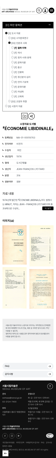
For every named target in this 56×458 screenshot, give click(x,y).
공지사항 (9, 374)
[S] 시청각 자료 (6, 106)
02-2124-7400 (9, 402)
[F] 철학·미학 (20, 48)
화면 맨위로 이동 (50, 386)
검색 (39, 10)
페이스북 (4, 435)
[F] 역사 (18, 52)
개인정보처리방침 (8, 442)
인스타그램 (11, 435)
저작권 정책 (20, 442)
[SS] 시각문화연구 (9, 38)
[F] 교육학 (19, 96)
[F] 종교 (18, 67)
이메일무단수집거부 (32, 442)
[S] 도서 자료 (6, 33)
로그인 (45, 10)
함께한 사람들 (7, 446)
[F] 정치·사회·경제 (22, 57)
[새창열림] (16, 386)
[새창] (50, 436)
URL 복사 (31, 116)
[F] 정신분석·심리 (22, 77)
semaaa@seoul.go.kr (12, 398)
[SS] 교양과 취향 (9, 101)
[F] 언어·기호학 (21, 82)
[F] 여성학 (19, 91)
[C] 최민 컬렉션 (14, 25)
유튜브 (18, 435)
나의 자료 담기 (24, 116)
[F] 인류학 (19, 72)
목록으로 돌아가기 (5, 453)
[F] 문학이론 (20, 62)
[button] (51, 10)
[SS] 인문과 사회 (9, 43)
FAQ (7, 366)
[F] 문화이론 (20, 86)
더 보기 (48, 208)
